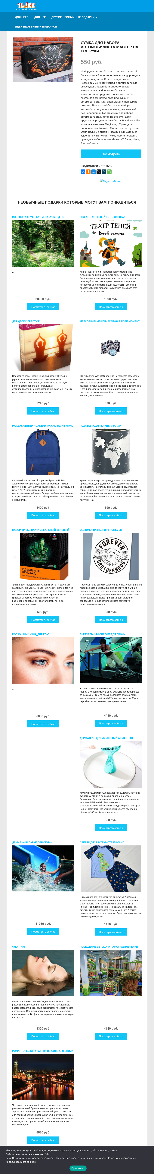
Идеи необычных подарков (36, 26)
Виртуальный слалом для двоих (102, 634)
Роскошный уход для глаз (30, 634)
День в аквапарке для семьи (32, 842)
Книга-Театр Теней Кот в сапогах (102, 217)
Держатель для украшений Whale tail (107, 738)
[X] (99, 171)
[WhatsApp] (109, 171)
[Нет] (149, 1160)
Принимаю (78, 1168)
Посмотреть (111, 153)
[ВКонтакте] (83, 171)
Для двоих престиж (26, 321)
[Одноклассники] (88, 171)
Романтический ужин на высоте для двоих (42, 1051)
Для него (22, 17)
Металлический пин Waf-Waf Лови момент (110, 321)
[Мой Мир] (93, 171)
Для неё (40, 17)
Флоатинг (18, 946)
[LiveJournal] (104, 171)
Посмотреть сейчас (43, 307)
